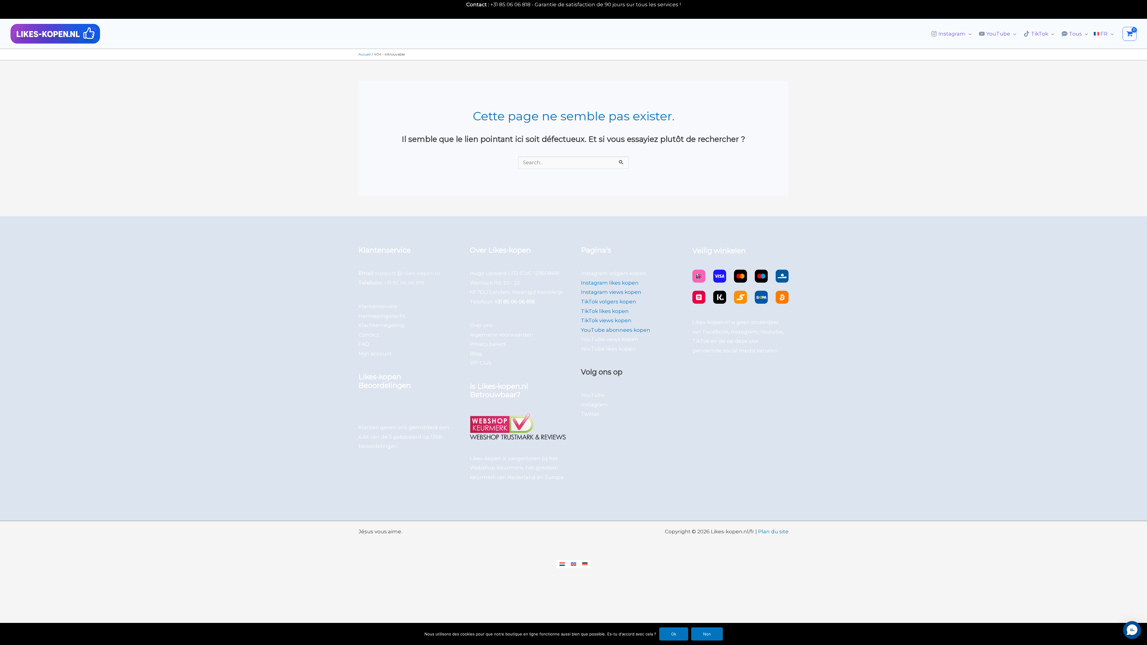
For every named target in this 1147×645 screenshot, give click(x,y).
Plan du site (773, 532)
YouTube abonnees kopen (615, 330)
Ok (673, 634)
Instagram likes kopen (610, 283)
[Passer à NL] (562, 564)
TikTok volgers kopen (608, 302)
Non (707, 634)
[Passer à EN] (573, 564)
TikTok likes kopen (605, 311)
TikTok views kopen (606, 320)
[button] (968, 33)
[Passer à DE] (585, 564)
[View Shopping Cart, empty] (1130, 34)
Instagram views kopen (611, 292)
